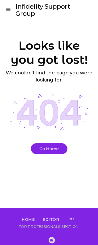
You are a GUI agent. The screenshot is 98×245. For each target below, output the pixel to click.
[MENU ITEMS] (71, 219)
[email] (52, 240)
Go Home (49, 148)
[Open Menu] (8, 9)
